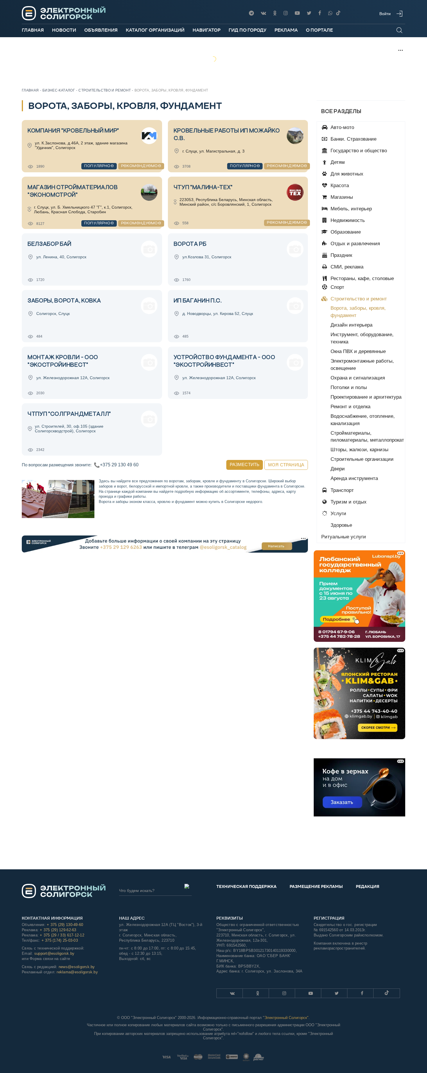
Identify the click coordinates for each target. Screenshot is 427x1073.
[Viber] (330, 13)
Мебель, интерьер (350, 209)
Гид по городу (247, 30)
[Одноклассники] (275, 13)
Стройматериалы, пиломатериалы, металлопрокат (367, 436)
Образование (345, 232)
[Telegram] (251, 13)
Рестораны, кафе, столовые (361, 278)
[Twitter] (309, 13)
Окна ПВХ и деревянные (358, 351)
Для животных (346, 174)
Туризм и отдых (348, 502)
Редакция (367, 886)
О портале (319, 30)
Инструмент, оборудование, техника (362, 338)
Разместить (245, 464)
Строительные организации (362, 459)
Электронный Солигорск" (286, 1017)
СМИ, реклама (346, 267)
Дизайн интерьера (351, 325)
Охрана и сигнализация (358, 378)
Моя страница (286, 464)
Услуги (337, 513)
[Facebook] (319, 13)
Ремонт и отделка (350, 406)
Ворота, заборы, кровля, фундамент (358, 311)
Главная (33, 30)
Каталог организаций (155, 30)
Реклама (286, 30)
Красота (339, 185)
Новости (64, 30)
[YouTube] (297, 13)
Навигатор (206, 30)
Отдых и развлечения (354, 243)
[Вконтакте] (263, 13)
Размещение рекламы (316, 886)
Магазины (341, 197)
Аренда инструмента (354, 478)
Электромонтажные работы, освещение (362, 364)
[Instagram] (286, 13)
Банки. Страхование (352, 139)
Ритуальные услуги (343, 537)
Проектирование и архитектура (366, 397)
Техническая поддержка (246, 886)
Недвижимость (347, 220)
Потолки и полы (349, 387)
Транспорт (341, 490)
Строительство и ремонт (358, 299)
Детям (337, 162)
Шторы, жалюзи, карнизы (359, 449)
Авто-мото (341, 127)
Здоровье (340, 525)
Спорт (336, 287)
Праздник (340, 255)
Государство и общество (358, 150)
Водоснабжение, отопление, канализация (363, 419)
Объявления (101, 30)
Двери (338, 469)
